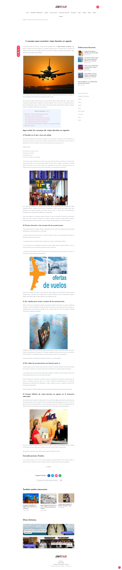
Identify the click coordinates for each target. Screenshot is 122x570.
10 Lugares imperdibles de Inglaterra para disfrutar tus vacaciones (30, 507)
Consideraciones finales (29, 125)
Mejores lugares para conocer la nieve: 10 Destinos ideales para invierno (48, 507)
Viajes (79, 12)
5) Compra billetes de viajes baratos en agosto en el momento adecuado (42, 123)
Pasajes (61, 16)
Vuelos (94, 12)
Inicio (27, 12)
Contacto (61, 561)
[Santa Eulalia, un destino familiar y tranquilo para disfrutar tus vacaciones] (80, 75)
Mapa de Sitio (61, 562)
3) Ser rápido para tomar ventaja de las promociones (37, 120)
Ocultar (46, 111)
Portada (24, 19)
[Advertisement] (61, 31)
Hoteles (84, 12)
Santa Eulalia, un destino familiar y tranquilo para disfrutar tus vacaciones (90, 75)
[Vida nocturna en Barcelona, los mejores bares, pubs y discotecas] (80, 67)
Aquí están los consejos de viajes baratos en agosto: (36, 114)
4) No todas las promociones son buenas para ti (36, 121)
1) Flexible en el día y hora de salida (33, 116)
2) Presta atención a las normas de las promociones (37, 118)
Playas (89, 12)
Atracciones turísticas (64, 12)
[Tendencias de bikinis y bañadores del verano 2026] (80, 52)
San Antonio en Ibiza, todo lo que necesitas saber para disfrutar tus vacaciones (91, 59)
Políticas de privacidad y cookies (61, 564)
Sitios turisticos (53, 12)
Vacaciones (73, 12)
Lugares (46, 12)
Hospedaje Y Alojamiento (36, 12)
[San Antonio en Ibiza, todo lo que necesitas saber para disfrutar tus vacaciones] (80, 59)
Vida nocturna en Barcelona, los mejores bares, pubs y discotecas (91, 67)
